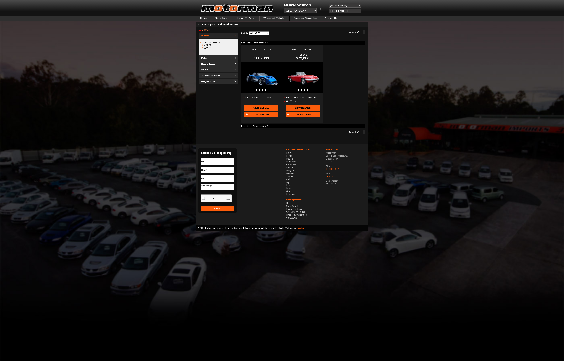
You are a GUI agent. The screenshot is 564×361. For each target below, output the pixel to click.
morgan (290, 170)
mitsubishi (291, 161)
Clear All (206, 29)
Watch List (262, 114)
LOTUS (234, 24)
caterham (291, 164)
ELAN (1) (207, 48)
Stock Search (222, 18)
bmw (288, 152)
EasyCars (300, 228)
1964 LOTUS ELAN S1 (303, 49)
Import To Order (246, 18)
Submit (217, 208)
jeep (288, 185)
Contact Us (331, 18)
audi (288, 179)
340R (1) (207, 45)
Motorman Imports (206, 24)
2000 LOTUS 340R (261, 49)
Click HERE (331, 176)
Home (203, 18)
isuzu (288, 188)
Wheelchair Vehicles (274, 18)
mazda (289, 158)
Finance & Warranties (305, 18)
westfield (290, 173)
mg (287, 182)
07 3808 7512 (332, 169)
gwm (288, 191)
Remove (217, 42)
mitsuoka (290, 194)
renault (289, 167)
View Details (261, 108)
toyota (289, 176)
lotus (289, 155)
